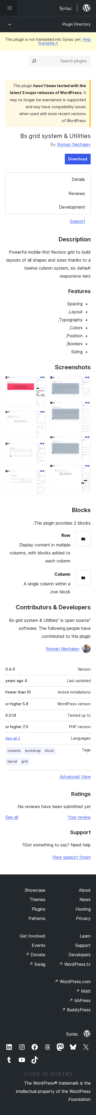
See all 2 (12, 738)
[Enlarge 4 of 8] (83, 472)
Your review (79, 817)
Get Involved (32, 936)
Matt (83, 991)
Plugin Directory (76, 24)
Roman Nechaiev (74, 144)
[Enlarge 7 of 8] (38, 449)
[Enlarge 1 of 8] (83, 383)
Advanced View (75, 776)
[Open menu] (8, 8)
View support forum (71, 857)
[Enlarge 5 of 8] (38, 383)
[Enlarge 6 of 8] (38, 418)
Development (72, 207)
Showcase (35, 890)
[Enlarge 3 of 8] (83, 443)
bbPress (80, 1000)
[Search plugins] (34, 61)
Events (38, 945)
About (85, 890)
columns (14, 751)
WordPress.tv (75, 964)
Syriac (72, 1034)
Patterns (37, 918)
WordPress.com (72, 981)
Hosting (83, 909)
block (49, 751)
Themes (37, 899)
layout (12, 761)
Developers (80, 954)
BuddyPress (76, 1009)
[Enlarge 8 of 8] (38, 477)
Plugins (38, 909)
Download (77, 159)
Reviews (77, 193)
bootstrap (33, 751)
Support (77, 221)
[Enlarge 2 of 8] (83, 408)
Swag (37, 964)
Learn (85, 936)
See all (11, 817)
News (85, 899)
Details (78, 179)
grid (24, 761)
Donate (35, 954)
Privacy (83, 918)
